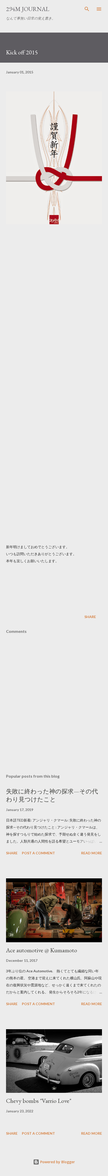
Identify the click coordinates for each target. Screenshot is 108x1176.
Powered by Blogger (57, 1161)
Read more (91, 853)
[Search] (87, 9)
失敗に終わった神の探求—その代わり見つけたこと (52, 795)
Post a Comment (38, 853)
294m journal (27, 9)
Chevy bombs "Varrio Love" (38, 1101)
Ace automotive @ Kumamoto (41, 950)
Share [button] (90, 617)
